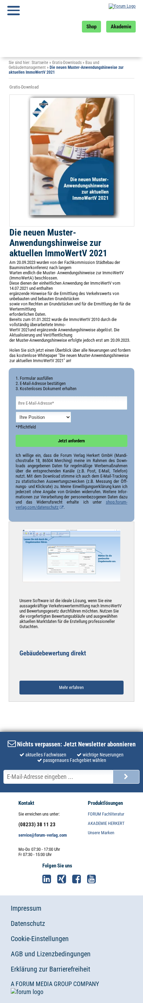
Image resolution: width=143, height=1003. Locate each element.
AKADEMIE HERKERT (106, 823)
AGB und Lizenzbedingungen (51, 954)
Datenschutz (28, 923)
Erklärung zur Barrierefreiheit (50, 969)
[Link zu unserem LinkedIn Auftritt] (49, 879)
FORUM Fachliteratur (106, 814)
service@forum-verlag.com (42, 835)
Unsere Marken (101, 832)
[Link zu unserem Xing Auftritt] (64, 879)
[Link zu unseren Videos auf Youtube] (94, 879)
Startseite (40, 62)
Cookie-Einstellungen (40, 939)
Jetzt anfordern (71, 440)
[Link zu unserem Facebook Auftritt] (79, 879)
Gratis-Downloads (67, 62)
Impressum (26, 908)
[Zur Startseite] (110, 10)
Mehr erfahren (71, 687)
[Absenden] (126, 777)
